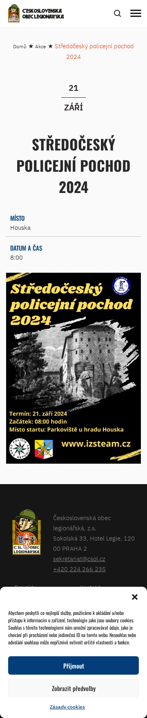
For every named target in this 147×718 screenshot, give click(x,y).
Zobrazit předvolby (74, 688)
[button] (135, 597)
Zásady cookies (67, 707)
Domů (20, 46)
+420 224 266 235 (79, 569)
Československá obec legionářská (43, 14)
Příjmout (73, 665)
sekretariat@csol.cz (79, 559)
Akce (40, 46)
